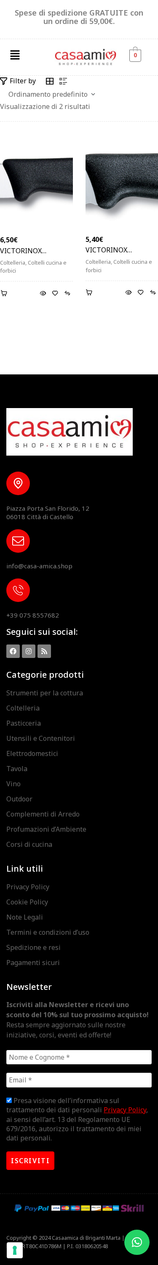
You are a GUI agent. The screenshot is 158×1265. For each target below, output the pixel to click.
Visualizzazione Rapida (43, 293)
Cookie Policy (27, 902)
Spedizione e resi (33, 947)
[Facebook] (13, 651)
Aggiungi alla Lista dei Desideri (55, 293)
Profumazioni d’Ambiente (46, 829)
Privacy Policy (27, 886)
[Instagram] (28, 651)
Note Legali (24, 917)
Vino (13, 783)
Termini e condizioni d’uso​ (47, 932)
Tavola (16, 768)
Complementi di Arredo (43, 814)
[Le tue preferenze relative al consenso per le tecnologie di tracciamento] (15, 1250)
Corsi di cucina (29, 844)
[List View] (63, 81)
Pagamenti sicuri (33, 962)
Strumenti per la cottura (44, 692)
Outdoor (19, 799)
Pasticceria (23, 723)
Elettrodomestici (32, 753)
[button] (14, 55)
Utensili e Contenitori (40, 738)
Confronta (67, 293)
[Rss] (44, 651)
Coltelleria (12, 262)
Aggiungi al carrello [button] (5, 293)
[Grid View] (50, 81)
